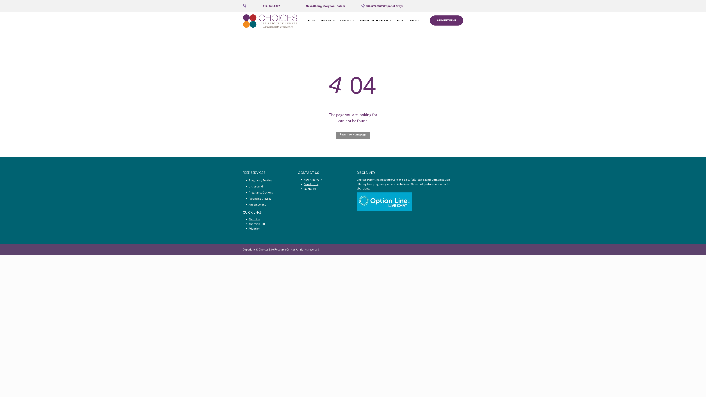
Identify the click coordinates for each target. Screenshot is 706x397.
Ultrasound (256, 186)
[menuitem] (311, 20)
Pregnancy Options (261, 192)
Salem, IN (310, 189)
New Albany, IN (313, 179)
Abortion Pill (257, 224)
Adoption (254, 228)
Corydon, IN (311, 184)
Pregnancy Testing (260, 180)
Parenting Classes (260, 198)
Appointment (257, 204)
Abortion (254, 219)
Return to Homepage (353, 134)
